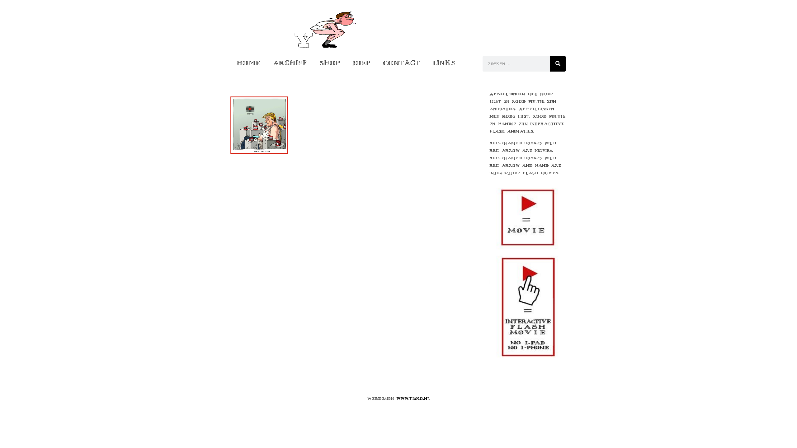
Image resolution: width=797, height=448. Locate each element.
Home (248, 63)
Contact (401, 63)
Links (444, 63)
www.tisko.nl (413, 398)
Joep (361, 63)
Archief (290, 63)
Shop (329, 63)
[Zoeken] (558, 64)
